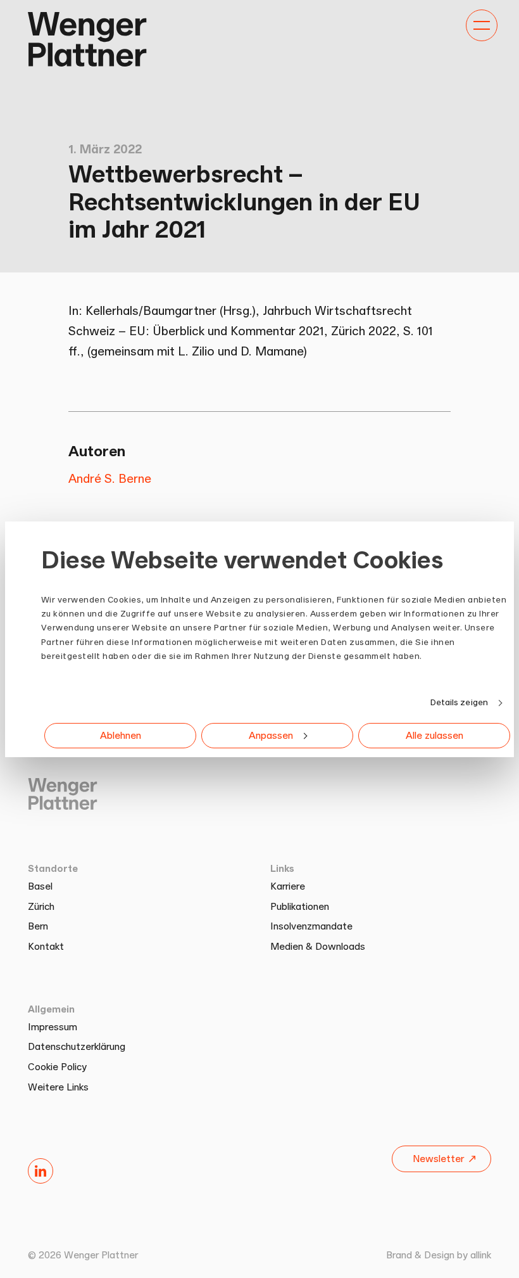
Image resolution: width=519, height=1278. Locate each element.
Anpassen (271, 735)
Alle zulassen (434, 735)
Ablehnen (120, 735)
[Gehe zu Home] (87, 39)
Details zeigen (459, 702)
